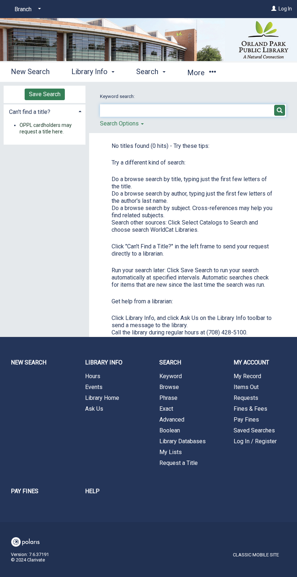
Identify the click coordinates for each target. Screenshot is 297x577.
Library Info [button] (90, 71)
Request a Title (178, 463)
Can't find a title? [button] (29, 111)
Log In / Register (255, 441)
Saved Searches (254, 430)
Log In (285, 9)
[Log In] (273, 9)
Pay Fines (246, 419)
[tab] (44, 111)
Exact (166, 408)
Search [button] (148, 71)
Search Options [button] (120, 123)
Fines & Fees (250, 408)
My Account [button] (251, 362)
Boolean (169, 430)
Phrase (168, 397)
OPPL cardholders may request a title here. (46, 128)
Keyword (170, 376)
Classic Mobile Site (256, 554)
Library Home (102, 397)
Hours (92, 376)
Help (92, 491)
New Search (30, 71)
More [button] (196, 72)
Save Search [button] (44, 94)
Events (94, 387)
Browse (169, 387)
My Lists (170, 452)
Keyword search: (118, 96)
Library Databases (182, 441)
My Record (247, 376)
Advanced (171, 419)
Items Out (246, 387)
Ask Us (94, 408)
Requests (246, 397)
